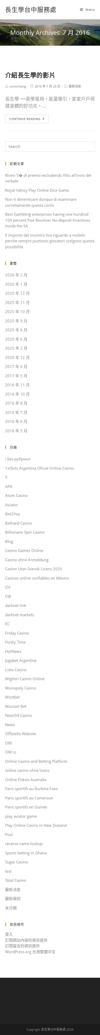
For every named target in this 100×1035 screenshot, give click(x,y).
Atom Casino (16, 495)
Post (9, 834)
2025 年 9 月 (16, 320)
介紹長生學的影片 (30, 75)
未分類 (11, 907)
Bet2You (12, 513)
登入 (9, 934)
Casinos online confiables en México (37, 578)
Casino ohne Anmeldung (26, 559)
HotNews (13, 651)
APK (8, 486)
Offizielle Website (20, 733)
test (8, 871)
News (10, 724)
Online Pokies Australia (25, 779)
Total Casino (15, 880)
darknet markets (19, 614)
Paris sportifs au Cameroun (29, 797)
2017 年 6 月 (16, 366)
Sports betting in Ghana (26, 852)
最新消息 (75, 86)
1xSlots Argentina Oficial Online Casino (39, 468)
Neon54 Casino (18, 715)
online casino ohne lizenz (27, 770)
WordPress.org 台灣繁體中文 (30, 951)
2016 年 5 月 (16, 430)
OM (8, 742)
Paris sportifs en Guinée (26, 806)
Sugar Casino (16, 861)
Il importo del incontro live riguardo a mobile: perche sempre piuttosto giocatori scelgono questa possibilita (49, 240)
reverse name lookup (24, 843)
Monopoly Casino (20, 688)
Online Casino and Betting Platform (36, 761)
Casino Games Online (24, 550)
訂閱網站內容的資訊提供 (26, 940)
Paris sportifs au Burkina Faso (31, 788)
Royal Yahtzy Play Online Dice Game (37, 190)
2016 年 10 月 (17, 394)
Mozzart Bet (15, 706)
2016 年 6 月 (16, 421)
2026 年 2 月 (16, 274)
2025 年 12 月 (17, 293)
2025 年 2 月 (16, 348)
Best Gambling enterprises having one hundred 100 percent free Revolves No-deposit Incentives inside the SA (47, 220)
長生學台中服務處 (30, 9)
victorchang (17, 86)
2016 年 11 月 (17, 384)
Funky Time (15, 642)
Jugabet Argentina (20, 660)
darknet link (15, 605)
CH (7, 587)
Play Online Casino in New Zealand (36, 825)
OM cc (10, 752)
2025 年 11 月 (17, 302)
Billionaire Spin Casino (25, 532)
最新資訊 (13, 898)
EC (7, 623)
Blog (9, 541)
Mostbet (12, 697)
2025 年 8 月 (16, 329)
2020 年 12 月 (17, 357)
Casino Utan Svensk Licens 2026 (33, 568)
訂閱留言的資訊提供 (22, 945)
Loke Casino (15, 669)
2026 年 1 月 (16, 284)
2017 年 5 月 (16, 375)
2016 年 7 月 (16, 412)
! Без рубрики (18, 458)
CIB (8, 596)
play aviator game (21, 816)
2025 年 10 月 (17, 311)
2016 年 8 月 (16, 403)
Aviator (11, 504)
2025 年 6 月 (16, 339)
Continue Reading (25, 119)
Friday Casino (17, 633)
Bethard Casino (18, 523)
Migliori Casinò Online (24, 678)
